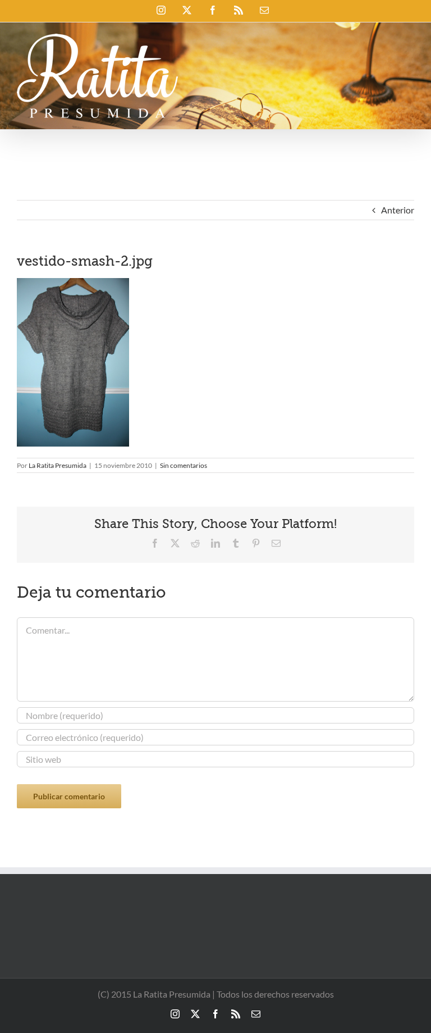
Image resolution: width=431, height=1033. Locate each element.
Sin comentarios (183, 465)
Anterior (397, 209)
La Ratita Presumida (57, 465)
